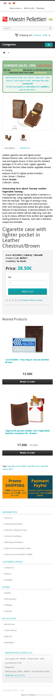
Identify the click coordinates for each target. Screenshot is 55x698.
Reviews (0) (25, 148)
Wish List (8, 636)
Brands (8, 593)
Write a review (36, 300)
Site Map (8, 580)
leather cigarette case (30, 466)
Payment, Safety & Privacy (16, 530)
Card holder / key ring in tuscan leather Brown (27, 361)
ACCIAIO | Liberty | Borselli (27, 255)
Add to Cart (27, 291)
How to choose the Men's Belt (17, 548)
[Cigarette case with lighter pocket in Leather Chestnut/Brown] (27, 113)
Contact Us (9, 567)
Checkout (40, 8)
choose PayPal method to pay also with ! (40, 493)
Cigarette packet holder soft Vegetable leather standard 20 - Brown (27, 432)
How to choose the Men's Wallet (18, 554)
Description (10, 148)
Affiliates (8, 605)
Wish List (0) (29, 8)
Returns (8, 574)
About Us (9, 518)
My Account (15, 8)
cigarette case (13, 466)
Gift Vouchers (10, 599)
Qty (9, 277)
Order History (10, 630)
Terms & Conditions (13, 536)
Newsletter (9, 642)
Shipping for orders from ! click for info (15, 493)
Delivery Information (14, 524)
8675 (11, 469)
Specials (8, 611)
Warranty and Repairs (14, 542)
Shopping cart (33, 35)
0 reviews (24, 300)
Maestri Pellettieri (28, 695)
